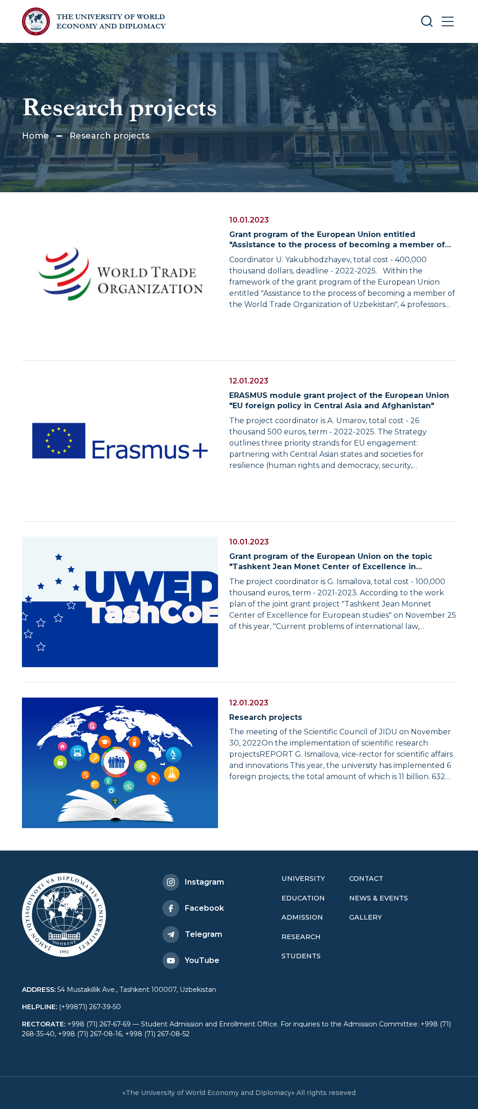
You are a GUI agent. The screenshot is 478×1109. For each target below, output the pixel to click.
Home (35, 136)
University (303, 878)
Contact (366, 878)
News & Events (378, 898)
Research (301, 937)
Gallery (365, 917)
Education (303, 898)
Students (301, 956)
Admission (302, 917)
